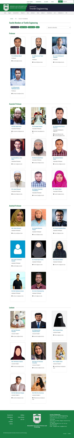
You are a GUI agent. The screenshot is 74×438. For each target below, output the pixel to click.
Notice (38, 12)
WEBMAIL (29, 3)
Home (5, 12)
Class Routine (49, 12)
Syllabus (43, 12)
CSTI (66, 12)
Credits (69, 433)
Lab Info (22, 419)
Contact (64, 433)
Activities (32, 12)
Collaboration (60, 12)
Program (9, 12)
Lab (55, 12)
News (28, 12)
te (15, 18)
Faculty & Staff (15, 12)
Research (22, 12)
